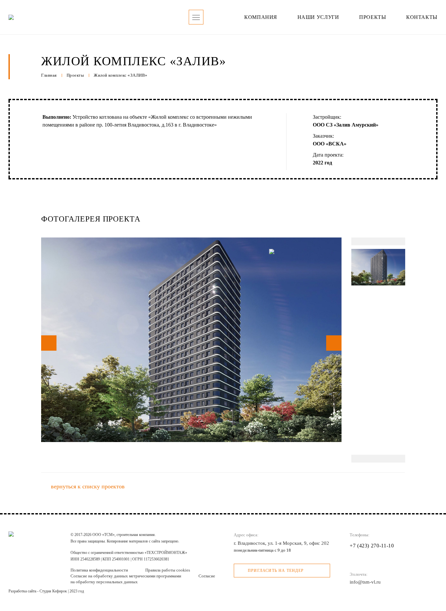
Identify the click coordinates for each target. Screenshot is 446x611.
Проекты (372, 17)
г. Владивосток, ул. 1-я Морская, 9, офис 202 (281, 543)
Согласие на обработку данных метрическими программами (126, 575)
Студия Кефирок (53, 591)
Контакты (422, 17)
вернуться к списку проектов (88, 486)
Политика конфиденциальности (100, 570)
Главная (49, 75)
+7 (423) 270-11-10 (372, 545)
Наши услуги (318, 17)
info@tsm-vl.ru (365, 582)
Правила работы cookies (167, 570)
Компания (260, 17)
